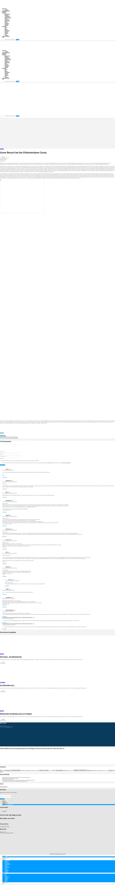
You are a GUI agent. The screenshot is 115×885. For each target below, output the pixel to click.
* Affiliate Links (5, 802)
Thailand (6, 33)
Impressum (4, 803)
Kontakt (6, 51)
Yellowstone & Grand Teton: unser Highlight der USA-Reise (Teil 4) (14, 781)
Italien (6, 18)
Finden (17, 39)
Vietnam (6, 35)
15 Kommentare (3, 159)
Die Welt (4, 26)
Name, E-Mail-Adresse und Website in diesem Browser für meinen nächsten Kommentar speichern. (20, 460)
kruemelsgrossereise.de (58, 853)
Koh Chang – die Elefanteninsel (11, 657)
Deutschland (7, 14)
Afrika (6, 27)
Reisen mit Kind (6, 52)
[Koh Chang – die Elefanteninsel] (11, 653)
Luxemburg (7, 19)
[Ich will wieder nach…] (11, 681)
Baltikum (6, 56)
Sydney (6, 32)
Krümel (3, 156)
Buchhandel (8, 726)
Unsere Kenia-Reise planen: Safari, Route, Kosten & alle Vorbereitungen (16, 777)
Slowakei (6, 24)
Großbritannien (8, 17)
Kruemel (7, 539)
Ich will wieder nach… (7, 685)
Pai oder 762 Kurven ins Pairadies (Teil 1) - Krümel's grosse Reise (17, 623)
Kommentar (2, 451)
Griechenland (7, 16)
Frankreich (7, 15)
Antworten (4, 477)
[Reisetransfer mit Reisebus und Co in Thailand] (11, 709)
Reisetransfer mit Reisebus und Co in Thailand (16, 714)
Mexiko (6, 29)
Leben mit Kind (5, 36)
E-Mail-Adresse (3, 456)
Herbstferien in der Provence (7, 779)
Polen (6, 21)
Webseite (1, 458)
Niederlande (7, 20)
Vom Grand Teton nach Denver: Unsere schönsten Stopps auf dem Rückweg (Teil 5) (18, 780)
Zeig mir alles (3, 435)
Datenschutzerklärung (67, 462)
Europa (4, 54)
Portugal (6, 22)
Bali (5, 28)
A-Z (3, 37)
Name (1, 453)
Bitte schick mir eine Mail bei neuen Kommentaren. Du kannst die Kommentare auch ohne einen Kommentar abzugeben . (27, 462)
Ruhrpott (4, 53)
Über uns (4, 50)
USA (6, 34)
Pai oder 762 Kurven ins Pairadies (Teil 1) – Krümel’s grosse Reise (17, 617)
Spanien (6, 25)
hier (77, 178)
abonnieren (50, 462)
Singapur (7, 31)
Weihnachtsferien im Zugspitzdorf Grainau (10, 778)
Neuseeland (7, 30)
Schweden (7, 23)
